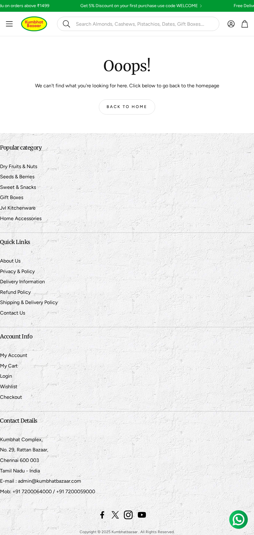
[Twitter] (115, 515)
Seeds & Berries (17, 177)
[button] (138, 24)
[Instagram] (128, 515)
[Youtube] (142, 515)
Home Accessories (21, 218)
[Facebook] (102, 515)
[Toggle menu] (9, 24)
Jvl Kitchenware (18, 208)
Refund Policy (15, 292)
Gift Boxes (11, 197)
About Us (10, 261)
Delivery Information (22, 282)
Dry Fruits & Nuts (18, 166)
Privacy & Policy (17, 271)
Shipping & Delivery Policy (29, 302)
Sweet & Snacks (18, 187)
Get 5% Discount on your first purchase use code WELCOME (122, 6)
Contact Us (12, 313)
